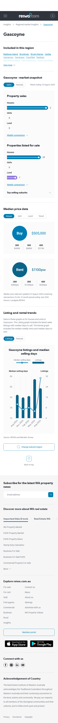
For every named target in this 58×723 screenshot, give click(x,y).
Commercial (8, 607)
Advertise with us (33, 607)
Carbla (48, 54)
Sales (9, 85)
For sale (7, 587)
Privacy (6, 717)
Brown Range (37, 54)
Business (7, 612)
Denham (40, 57)
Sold (5, 597)
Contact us (30, 587)
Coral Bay (30, 57)
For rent (7, 592)
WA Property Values (34, 612)
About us (29, 597)
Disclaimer (17, 717)
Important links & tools (15, 518)
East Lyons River (45, 60)
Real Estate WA (42, 518)
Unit (20, 216)
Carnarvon (8, 57)
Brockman (24, 54)
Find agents (8, 602)
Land (30, 216)
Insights (7, 24)
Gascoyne (48, 24)
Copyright (28, 717)
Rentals (19, 85)
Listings (9, 338)
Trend (41, 216)
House (9, 216)
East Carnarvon (29, 60)
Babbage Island (10, 54)
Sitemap (28, 602)
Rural (5, 617)
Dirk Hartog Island (11, 60)
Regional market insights (27, 24)
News (27, 592)
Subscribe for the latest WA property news (28, 485)
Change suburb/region (31, 447)
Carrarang (19, 57)
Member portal (29, 632)
